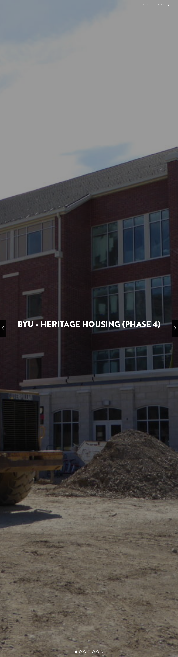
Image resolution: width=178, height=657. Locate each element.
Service (144, 5)
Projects (160, 5)
